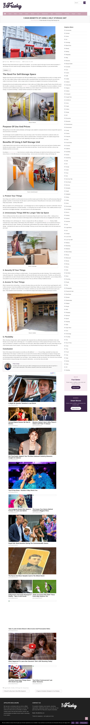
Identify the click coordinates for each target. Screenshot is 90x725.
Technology (68, 333)
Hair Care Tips (69, 179)
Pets (67, 285)
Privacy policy (84, 722)
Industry (68, 215)
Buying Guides (69, 63)
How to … (68, 212)
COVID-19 (68, 100)
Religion (68, 303)
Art (66, 39)
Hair (67, 175)
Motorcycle (68, 257)
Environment (69, 127)
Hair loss (68, 185)
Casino (67, 72)
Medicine (68, 248)
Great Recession (26, 86)
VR (66, 367)
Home (10, 13)
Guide (67, 169)
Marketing (68, 245)
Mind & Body (69, 251)
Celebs (26, 13)
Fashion (68, 133)
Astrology (68, 42)
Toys (67, 348)
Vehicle (67, 361)
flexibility (13, 687)
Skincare (68, 315)
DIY (67, 115)
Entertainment (59, 13)
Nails (67, 270)
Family (67, 130)
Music (67, 267)
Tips (67, 339)
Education (68, 121)
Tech (67, 330)
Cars (67, 69)
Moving (67, 263)
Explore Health (76, 387)
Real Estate (68, 294)
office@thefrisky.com (40, 712)
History (67, 197)
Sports (67, 318)
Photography (69, 288)
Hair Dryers (68, 182)
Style (52, 13)
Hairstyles (68, 188)
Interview (68, 221)
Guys (67, 172)
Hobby (67, 200)
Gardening (68, 157)
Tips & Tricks (69, 342)
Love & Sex (68, 236)
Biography (68, 54)
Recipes (68, 297)
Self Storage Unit (18, 687)
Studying (68, 321)
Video (67, 364)
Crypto (67, 106)
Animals (67, 33)
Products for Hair (69, 291)
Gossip (67, 166)
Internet (67, 218)
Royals (73, 13)
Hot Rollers (68, 209)
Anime (67, 36)
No (77, 722)
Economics (68, 118)
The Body (68, 336)
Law (67, 224)
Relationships (45, 13)
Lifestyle (68, 233)
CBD (67, 75)
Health (20, 13)
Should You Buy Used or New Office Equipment (15, 691)
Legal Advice (69, 227)
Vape (67, 358)
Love (38, 13)
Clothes (67, 91)
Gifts (67, 160)
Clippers (68, 87)
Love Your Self (69, 239)
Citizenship (68, 84)
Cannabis (68, 66)
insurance (36, 352)
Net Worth (68, 273)
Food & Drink (69, 142)
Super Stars (68, 327)
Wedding (68, 370)
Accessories (68, 30)
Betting (67, 51)
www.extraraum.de (13, 152)
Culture (67, 109)
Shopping (68, 312)
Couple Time (69, 97)
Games (67, 154)
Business (18, 61)
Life (67, 230)
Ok (72, 722)
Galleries (68, 148)
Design (67, 112)
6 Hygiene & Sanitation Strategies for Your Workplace (48, 691)
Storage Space (26, 687)
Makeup (68, 242)
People (67, 282)
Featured (68, 136)
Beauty (67, 48)
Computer (68, 94)
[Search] (84, 2)
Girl (67, 163)
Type (67, 355)
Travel (79, 13)
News (15, 13)
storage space (46, 220)
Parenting (67, 13)
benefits (9, 687)
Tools (67, 345)
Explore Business (76, 408)
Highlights (68, 194)
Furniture (68, 145)
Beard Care (68, 45)
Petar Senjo (6, 61)
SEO (67, 309)
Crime (67, 103)
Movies (32, 13)
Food (67, 139)
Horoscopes (68, 206)
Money (67, 254)
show (9, 70)
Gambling (68, 151)
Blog (67, 57)
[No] (88, 723)
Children (68, 81)
